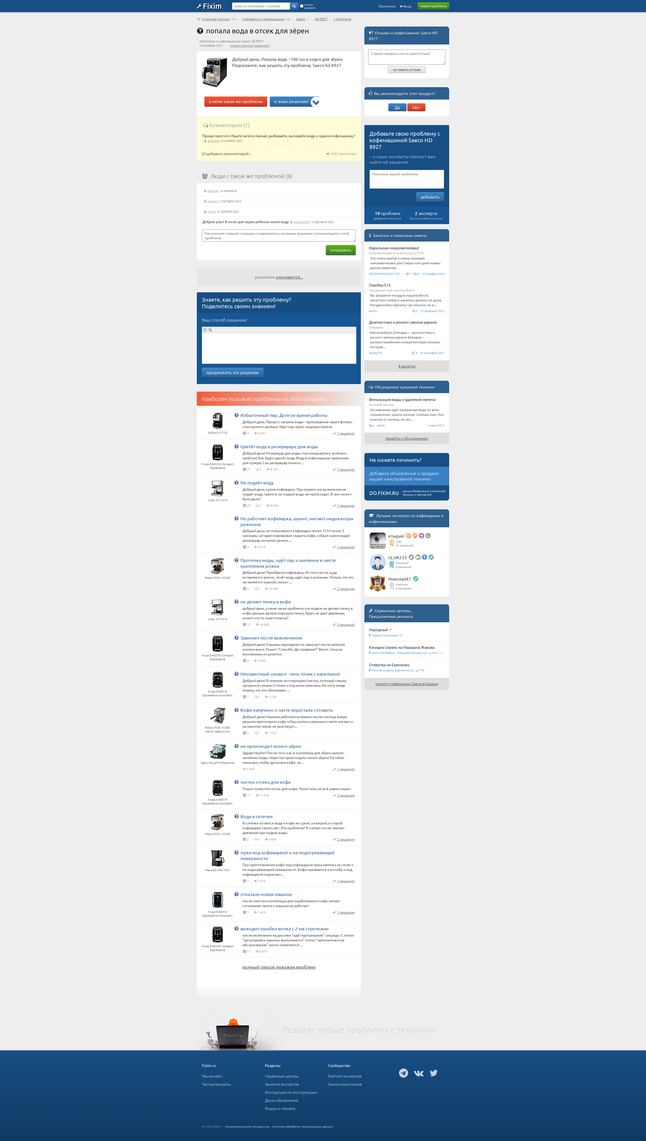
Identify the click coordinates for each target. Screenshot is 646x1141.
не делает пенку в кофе (265, 601)
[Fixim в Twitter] (433, 1072)
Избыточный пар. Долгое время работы (283, 415)
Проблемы (387, 6)
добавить (430, 196)
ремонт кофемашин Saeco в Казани (406, 683)
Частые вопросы (216, 1084)
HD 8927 (321, 18)
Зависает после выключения (271, 637)
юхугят (213, 190)
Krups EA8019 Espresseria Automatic (217, 693)
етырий (213, 140)
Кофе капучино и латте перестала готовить (286, 709)
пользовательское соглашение (247, 1126)
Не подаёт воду (257, 482)
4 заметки (407, 366)
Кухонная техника (216, 18)
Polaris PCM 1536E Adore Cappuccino (217, 729)
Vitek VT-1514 (217, 500)
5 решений (346, 624)
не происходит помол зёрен (270, 746)
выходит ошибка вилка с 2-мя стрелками (284, 928)
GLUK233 (397, 557)
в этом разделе (310, 6)
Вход (407, 6)
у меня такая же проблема (236, 101)
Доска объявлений (281, 1100)
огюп (211, 211)
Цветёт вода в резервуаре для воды (279, 446)
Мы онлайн (212, 1076)
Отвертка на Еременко (389, 664)
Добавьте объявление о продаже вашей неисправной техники (404, 476)
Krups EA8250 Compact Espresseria (218, 466)
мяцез (212, 201)
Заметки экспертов (282, 1084)
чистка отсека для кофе (265, 782)
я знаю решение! (291, 101)
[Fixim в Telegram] (403, 1072)
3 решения (346, 795)
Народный (378, 629)
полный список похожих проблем (278, 966)
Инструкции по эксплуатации (291, 1092)
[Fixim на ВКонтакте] (419, 1072)
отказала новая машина (266, 894)
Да (397, 107)
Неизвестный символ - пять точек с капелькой (290, 673)
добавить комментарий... (229, 153)
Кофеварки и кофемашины (264, 18)
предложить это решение (232, 372)
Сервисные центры (282, 1076)
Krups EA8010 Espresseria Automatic (217, 913)
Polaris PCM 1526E (217, 578)
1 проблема (342, 18)
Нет (416, 107)
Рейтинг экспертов (344, 1076)
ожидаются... (289, 276)
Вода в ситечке (256, 816)
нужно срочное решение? (250, 45)
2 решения (346, 588)
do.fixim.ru (384, 493)
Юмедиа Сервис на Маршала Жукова (402, 647)
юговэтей (301, 221)
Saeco (300, 18)
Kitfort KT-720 (217, 433)
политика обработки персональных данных (302, 1126)
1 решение (346, 433)
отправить (340, 249)
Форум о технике (280, 1108)
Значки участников (345, 1084)
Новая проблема (433, 6)
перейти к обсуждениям (406, 438)
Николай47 (399, 578)
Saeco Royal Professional (217, 762)
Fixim (212, 6)
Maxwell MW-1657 (217, 870)
